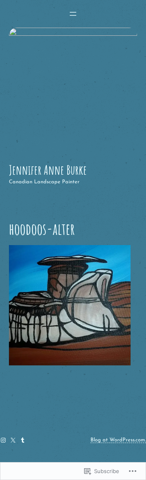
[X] (13, 440)
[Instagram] (3, 440)
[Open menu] (73, 14)
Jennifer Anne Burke (48, 170)
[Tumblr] (22, 440)
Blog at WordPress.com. (118, 440)
